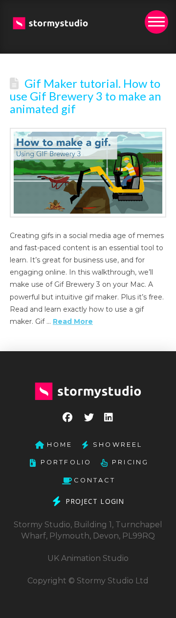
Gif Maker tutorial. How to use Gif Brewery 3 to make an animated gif (85, 96)
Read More (73, 321)
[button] (156, 22)
